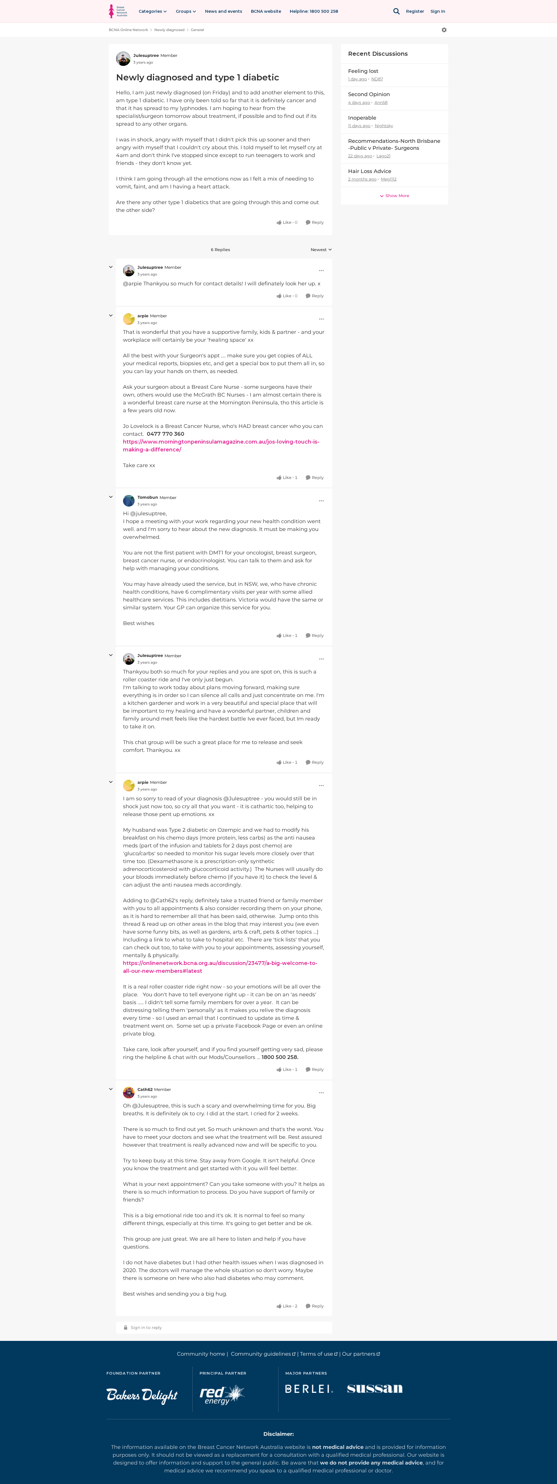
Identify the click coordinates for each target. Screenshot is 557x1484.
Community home (201, 1354)
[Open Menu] (444, 30)
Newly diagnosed (169, 30)
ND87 (377, 79)
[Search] (396, 11)
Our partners (358, 1354)
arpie (143, 315)
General (197, 30)
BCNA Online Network (128, 30)
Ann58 (381, 102)
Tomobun (148, 497)
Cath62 (145, 1089)
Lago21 (383, 156)
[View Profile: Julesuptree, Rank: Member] (123, 58)
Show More (397, 195)
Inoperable (362, 118)
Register (415, 11)
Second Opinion (369, 94)
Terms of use (316, 1354)
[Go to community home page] (118, 11)
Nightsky (384, 125)
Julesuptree (146, 55)
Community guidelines (261, 1354)
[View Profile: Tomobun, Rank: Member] (129, 501)
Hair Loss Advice (369, 171)
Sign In (438, 11)
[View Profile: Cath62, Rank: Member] (129, 1092)
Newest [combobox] (321, 250)
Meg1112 (389, 179)
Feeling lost (363, 71)
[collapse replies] (110, 267)
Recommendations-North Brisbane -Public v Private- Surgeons (394, 144)
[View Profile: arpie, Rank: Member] (129, 319)
